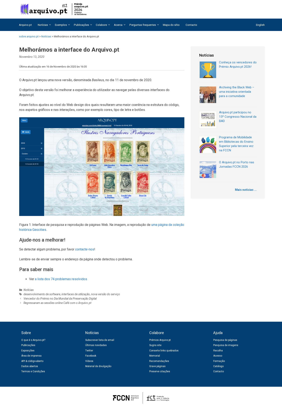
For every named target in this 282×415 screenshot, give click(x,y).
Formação (219, 361)
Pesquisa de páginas (225, 340)
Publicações (28, 345)
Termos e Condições (33, 371)
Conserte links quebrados (164, 350)
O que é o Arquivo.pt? (33, 340)
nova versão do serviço (105, 294)
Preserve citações (159, 371)
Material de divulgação (98, 366)
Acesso (217, 355)
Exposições (27, 350)
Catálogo (218, 366)
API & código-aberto (32, 361)
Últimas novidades (96, 345)
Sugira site (155, 345)
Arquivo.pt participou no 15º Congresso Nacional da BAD (237, 116)
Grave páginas (157, 366)
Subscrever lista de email (99, 340)
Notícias (29, 290)
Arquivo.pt (25, 24)
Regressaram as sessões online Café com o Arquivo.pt (57, 303)
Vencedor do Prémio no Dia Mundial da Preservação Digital (60, 298)
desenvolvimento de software (42, 294)
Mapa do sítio (171, 24)
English (260, 24)
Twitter (89, 350)
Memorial (154, 355)
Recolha (218, 350)
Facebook (90, 355)
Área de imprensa (31, 355)
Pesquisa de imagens (225, 345)
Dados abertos (29, 366)
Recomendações (159, 361)
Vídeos (89, 361)
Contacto (191, 24)
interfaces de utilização (76, 294)
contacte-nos (84, 249)
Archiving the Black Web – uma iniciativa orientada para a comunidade (236, 91)
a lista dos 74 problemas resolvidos (61, 279)
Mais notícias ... (246, 189)
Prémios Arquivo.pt (160, 340)
